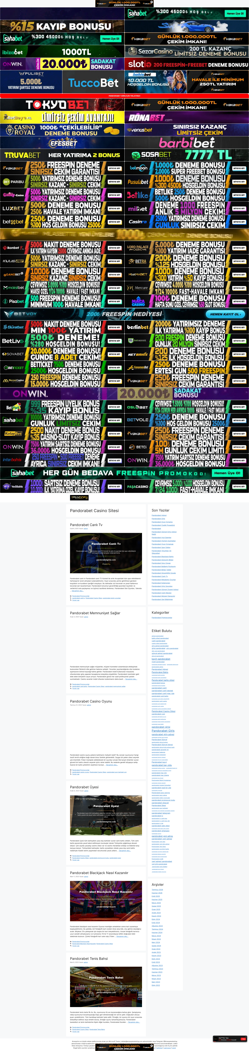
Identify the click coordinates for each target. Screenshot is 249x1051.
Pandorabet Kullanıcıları (161, 583)
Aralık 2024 (156, 913)
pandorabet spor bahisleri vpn (117, 772)
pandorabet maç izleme (160, 775)
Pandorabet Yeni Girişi (159, 846)
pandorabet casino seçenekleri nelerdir (161, 708)
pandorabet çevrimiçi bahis (160, 849)
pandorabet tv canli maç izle (161, 821)
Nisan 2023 (156, 979)
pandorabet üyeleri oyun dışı (159, 871)
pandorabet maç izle (159, 773)
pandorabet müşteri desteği (159, 783)
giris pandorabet (172, 648)
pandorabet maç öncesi (157, 778)
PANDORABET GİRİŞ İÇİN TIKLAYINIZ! (124, 96)
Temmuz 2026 (157, 890)
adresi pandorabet (157, 636)
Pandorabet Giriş (158, 519)
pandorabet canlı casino (159, 701)
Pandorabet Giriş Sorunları (162, 586)
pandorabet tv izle (157, 823)
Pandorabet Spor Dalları (161, 547)
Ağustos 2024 (157, 926)
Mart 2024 (156, 942)
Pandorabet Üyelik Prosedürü (163, 525)
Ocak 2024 (156, 949)
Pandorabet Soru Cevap (161, 563)
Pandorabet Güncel (159, 740)
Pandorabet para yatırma (161, 793)
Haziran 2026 (157, 893)
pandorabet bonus (158, 683)
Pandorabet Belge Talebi (161, 570)
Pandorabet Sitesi (159, 805)
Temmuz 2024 (157, 929)
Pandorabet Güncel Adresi (162, 745)
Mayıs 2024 (156, 936)
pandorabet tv (157, 816)
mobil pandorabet (158, 662)
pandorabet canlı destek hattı (159, 703)
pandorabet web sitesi (161, 826)
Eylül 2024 (156, 923)
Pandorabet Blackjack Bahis (163, 557)
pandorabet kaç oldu (162, 765)
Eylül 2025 (156, 896)
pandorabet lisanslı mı (171, 768)
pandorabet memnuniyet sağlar (115, 686)
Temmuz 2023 (157, 969)
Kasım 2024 (156, 916)
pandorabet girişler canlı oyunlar (160, 737)
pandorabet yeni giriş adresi (160, 844)
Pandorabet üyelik (157, 859)
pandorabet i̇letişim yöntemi (159, 757)
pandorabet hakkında (158, 752)
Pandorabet (156, 529)
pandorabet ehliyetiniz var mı (159, 716)
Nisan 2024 (156, 939)
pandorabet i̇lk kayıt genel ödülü (160, 759)
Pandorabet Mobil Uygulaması (161, 780)
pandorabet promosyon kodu (99, 858)
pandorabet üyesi (115, 858)
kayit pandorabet (161, 658)
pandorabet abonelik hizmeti (159, 664)
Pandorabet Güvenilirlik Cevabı (164, 573)
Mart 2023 (156, 982)
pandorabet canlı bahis (79, 686)
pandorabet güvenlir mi (160, 750)
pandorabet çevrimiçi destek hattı (160, 851)
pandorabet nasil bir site (161, 788)
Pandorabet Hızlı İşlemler (161, 538)
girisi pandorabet (158, 648)
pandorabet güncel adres (160, 742)
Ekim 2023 (156, 959)
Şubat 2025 (156, 906)
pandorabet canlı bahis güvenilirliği (160, 699)
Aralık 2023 (156, 952)
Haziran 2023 (157, 972)
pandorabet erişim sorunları (112, 598)
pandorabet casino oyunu (80, 772)
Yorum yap (75, 600)
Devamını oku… (78, 591)
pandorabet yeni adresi (162, 839)
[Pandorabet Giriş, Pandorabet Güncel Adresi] (79, 497)
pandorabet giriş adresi (163, 734)
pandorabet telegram (161, 813)
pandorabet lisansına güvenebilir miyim (161, 770)
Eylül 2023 (156, 962)
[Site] (62, 168)
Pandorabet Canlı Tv (86, 525)
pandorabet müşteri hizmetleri (161, 785)
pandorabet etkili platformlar (159, 719)
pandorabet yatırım (156, 833)
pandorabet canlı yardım (158, 706)
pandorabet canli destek (162, 691)
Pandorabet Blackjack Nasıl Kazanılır (99, 873)
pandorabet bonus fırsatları (158, 685)
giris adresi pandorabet (160, 646)
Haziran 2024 (157, 933)
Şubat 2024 (156, 946)
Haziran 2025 (157, 900)
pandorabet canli (159, 688)
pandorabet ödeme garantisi (159, 854)
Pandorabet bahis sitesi (163, 680)
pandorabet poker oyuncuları (161, 798)
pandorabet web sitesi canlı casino (160, 828)
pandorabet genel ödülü (158, 724)
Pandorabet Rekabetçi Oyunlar (164, 580)
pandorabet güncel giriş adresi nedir (163, 747)
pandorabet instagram (159, 754)
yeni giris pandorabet (159, 864)
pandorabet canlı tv (78, 598)
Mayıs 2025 (156, 903)
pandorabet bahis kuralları (158, 675)
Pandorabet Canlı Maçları (161, 593)
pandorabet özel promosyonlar (159, 856)
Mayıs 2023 (156, 975)
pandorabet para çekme (159, 795)
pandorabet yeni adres (162, 836)
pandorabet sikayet (160, 803)
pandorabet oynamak (157, 790)
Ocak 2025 (156, 909)
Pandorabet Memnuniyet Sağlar (95, 613)
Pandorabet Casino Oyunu (91, 701)
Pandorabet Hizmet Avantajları (164, 541)
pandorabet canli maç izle (163, 693)
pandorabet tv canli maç (159, 818)
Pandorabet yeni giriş (158, 841)
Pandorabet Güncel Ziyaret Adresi (165, 590)
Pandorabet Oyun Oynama (162, 522)
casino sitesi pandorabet (159, 643)
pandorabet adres (157, 667)
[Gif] (124, 234)
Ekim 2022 (156, 985)
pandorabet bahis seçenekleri (159, 677)
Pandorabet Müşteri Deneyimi (163, 596)
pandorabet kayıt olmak (158, 869)
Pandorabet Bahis (160, 672)
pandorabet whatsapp (160, 831)
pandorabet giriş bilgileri (159, 866)
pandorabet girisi (161, 727)
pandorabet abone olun (172, 664)
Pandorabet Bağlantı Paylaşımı (164, 566)
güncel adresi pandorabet (162, 653)
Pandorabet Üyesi (84, 787)
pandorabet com (158, 714)
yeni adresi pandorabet (162, 861)
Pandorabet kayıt (159, 762)
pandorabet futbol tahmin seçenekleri (161, 721)
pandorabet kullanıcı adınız (158, 768)
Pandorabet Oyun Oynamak (162, 544)
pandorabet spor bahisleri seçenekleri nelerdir (163, 810)
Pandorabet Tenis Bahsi (89, 959)
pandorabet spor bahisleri (160, 808)
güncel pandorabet (158, 656)
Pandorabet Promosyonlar (80, 596)
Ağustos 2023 (157, 965)
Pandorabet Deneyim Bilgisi (162, 560)
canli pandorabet (158, 641)
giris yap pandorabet (158, 651)
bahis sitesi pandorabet (160, 638)
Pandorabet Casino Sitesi (94, 598)
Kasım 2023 (156, 956)
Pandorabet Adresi (159, 515)
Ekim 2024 (156, 919)
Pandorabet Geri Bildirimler (162, 599)
